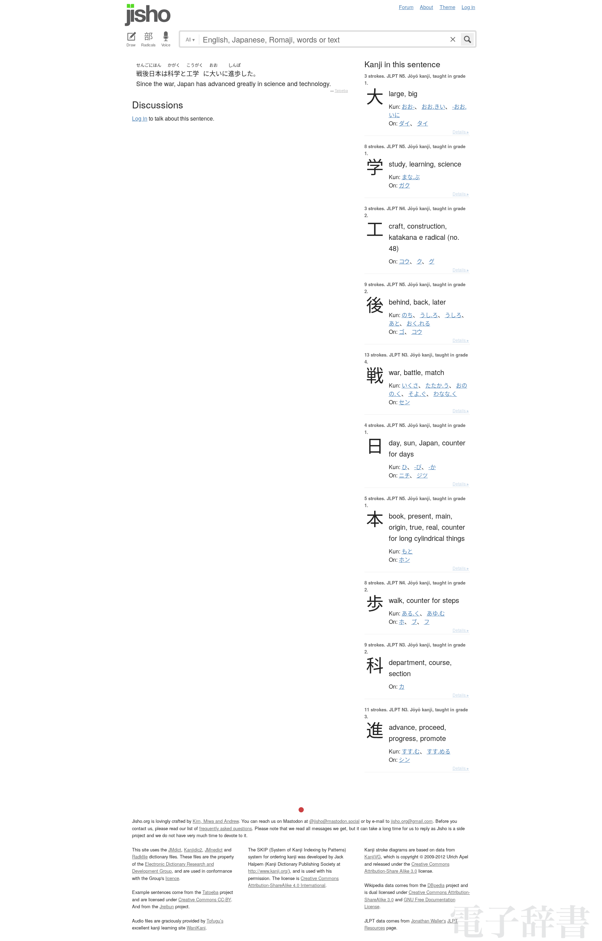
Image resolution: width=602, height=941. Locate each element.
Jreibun (167, 906)
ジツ (422, 475)
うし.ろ (429, 315)
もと (407, 551)
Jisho (148, 15)
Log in (468, 6)
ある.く (411, 613)
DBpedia (436, 885)
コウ (404, 261)
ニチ (404, 475)
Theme (447, 6)
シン (404, 760)
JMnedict (214, 849)
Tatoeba (341, 90)
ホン (404, 560)
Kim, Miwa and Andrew (216, 821)
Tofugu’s (215, 920)
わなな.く (445, 394)
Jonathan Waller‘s (428, 920)
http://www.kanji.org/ (268, 870)
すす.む (411, 751)
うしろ (453, 315)
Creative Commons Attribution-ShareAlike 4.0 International (293, 881)
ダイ (404, 123)
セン (404, 402)
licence (172, 878)
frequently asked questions (225, 828)
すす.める (438, 751)
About (426, 6)
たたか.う (437, 385)
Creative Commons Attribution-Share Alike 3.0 (406, 867)
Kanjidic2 (193, 849)
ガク (404, 185)
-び (418, 467)
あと (394, 323)
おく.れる (418, 323)
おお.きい (433, 106)
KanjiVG (372, 856)
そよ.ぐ (417, 394)
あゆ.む (436, 613)
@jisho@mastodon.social (334, 821)
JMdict (174, 849)
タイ (422, 123)
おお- (408, 106)
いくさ (410, 385)
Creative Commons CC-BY (204, 899)
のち (407, 315)
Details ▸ (461, 132)
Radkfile (140, 856)
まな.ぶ (411, 177)
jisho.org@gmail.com (412, 821)
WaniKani (196, 927)
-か (432, 467)
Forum (406, 6)
